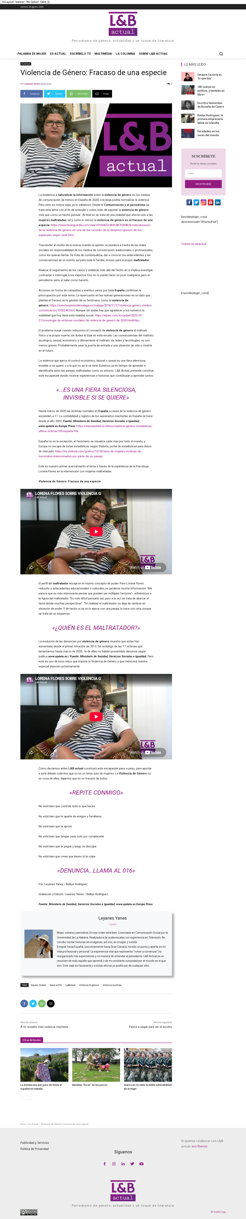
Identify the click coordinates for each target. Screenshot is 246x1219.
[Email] (51, 1003)
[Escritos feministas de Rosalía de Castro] (187, 105)
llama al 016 (56, 985)
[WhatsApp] (42, 1003)
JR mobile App (218, 1211)
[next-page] (29, 1097)
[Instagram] (113, 1164)
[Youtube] (141, 1164)
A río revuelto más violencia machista (44, 1027)
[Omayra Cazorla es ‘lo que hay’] (187, 76)
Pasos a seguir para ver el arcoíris (150, 1027)
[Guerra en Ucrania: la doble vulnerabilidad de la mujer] (148, 1065)
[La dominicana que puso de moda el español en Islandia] (44, 1065)
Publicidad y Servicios (34, 1142)
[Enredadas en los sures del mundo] (187, 133)
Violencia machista (112, 985)
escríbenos (200, 1146)
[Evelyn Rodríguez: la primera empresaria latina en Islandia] (187, 118)
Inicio (23, 1124)
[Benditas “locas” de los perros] (96, 1065)
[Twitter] (33, 1003)
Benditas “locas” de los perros (89, 1084)
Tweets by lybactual (193, 244)
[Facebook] (24, 1003)
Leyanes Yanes (32, 83)
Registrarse (203, 184)
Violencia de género (89, 985)
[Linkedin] (123, 1164)
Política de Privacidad (34, 1149)
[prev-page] (22, 1097)
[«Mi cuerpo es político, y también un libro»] (187, 90)
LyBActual (70, 985)
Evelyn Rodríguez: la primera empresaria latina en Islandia (210, 119)
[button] (221, 53)
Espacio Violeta (38, 985)
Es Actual (26, 63)
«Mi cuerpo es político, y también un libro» (210, 90)
